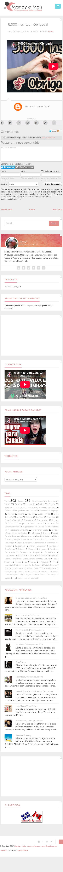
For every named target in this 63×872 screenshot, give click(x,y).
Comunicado (51, 552)
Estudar (22, 549)
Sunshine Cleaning (23, 735)
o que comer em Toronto (34, 526)
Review (31, 514)
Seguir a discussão (59, 131)
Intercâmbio (21, 546)
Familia (39, 536)
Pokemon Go (43, 555)
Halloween (36, 533)
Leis (36, 575)
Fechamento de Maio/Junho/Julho (30, 630)
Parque (23, 523)
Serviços (24, 552)
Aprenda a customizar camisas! (29, 721)
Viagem (11, 514)
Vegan (8, 504)
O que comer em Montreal (26, 539)
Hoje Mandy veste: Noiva (26, 706)
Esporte (9, 568)
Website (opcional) (50, 171)
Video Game (28, 559)
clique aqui (31, 305)
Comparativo (43, 520)
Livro (42, 575)
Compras (20, 507)
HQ (22, 575)
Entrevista (24, 530)
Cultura (55, 520)
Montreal (9, 507)
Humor (18, 562)
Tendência (16, 559)
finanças (8, 571)
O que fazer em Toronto (26, 510)
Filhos (55, 536)
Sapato (8, 578)
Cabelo (47, 559)
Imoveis (33, 562)
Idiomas (40, 517)
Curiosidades (38, 501)
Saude (8, 559)
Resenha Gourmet (49, 539)
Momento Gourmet (47, 507)
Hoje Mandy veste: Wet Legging (29, 677)
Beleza (39, 559)
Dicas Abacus (28, 536)
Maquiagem (44, 562)
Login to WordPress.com (24, 167)
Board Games (31, 571)
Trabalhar (51, 517)
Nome (3, 171)
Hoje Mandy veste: (40, 530)
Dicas (20, 542)
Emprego (54, 510)
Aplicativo (18, 571)
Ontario (29, 517)
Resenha (46, 533)
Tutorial (17, 520)
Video (50, 31)
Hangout (32, 549)
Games (9, 562)
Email (23, 171)
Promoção (52, 575)
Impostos (19, 568)
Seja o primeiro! (48, 137)
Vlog (42, 504)
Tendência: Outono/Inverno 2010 (30, 645)
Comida (52, 504)
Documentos (10, 555)
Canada (21, 501)
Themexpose (22, 850)
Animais (17, 536)
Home (32, 209)
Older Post (56, 209)
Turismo (19, 504)
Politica (53, 555)
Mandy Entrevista (38, 546)
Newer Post (6, 209)
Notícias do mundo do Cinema (28, 565)
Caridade (53, 571)
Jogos (29, 575)
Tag (14, 578)
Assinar (4, 184)
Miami (54, 562)
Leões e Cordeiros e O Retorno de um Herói (35, 691)
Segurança (10, 542)
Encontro (22, 555)
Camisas (43, 571)
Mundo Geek (33, 568)
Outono (55, 530)
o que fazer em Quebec (17, 533)
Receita (31, 507)
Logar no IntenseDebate (8, 167)
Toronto (52, 501)
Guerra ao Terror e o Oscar (27, 615)
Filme (7, 520)
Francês (31, 555)
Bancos (53, 565)
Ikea (26, 562)
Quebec (43, 510)
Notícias (8, 510)
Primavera (29, 520)
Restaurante (37, 523)
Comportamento (12, 526)
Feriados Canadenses (35, 542)
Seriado (48, 536)
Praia (45, 565)
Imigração (31, 504)
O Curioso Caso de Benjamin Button (31, 598)
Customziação (11, 575)
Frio (11, 523)
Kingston (43, 549)
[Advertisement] (31, 335)
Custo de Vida (44, 514)
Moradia (8, 565)
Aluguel (37, 552)
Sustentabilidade (50, 568)
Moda (9, 539)
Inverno (21, 514)
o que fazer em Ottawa (27, 578)
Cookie (55, 559)
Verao (20, 517)
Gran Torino (21, 662)
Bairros (52, 523)
